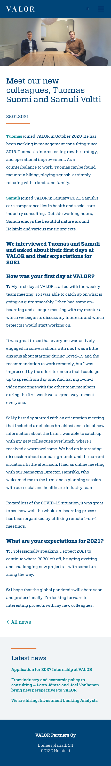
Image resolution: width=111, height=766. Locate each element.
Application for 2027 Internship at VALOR (51, 669)
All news (21, 622)
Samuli (13, 198)
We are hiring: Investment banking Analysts (54, 700)
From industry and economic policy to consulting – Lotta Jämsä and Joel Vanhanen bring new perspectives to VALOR (55, 684)
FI (87, 9)
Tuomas (14, 136)
